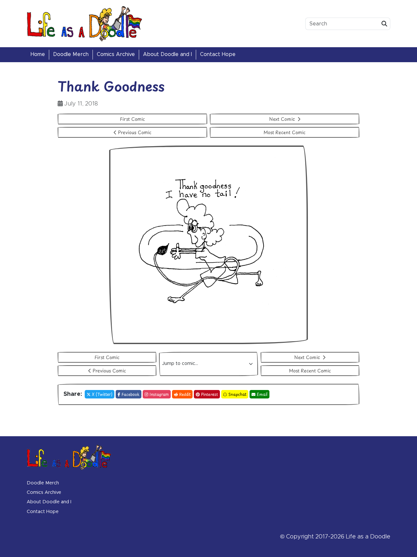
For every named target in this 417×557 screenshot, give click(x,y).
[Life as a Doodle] (85, 23)
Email (262, 394)
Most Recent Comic (285, 132)
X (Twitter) (102, 394)
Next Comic (282, 119)
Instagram (159, 394)
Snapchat (237, 394)
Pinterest (209, 394)
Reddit (185, 394)
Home (38, 54)
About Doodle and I (167, 54)
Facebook (130, 394)
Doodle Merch (71, 54)
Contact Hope (218, 54)
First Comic (132, 119)
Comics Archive (116, 54)
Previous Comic (134, 132)
